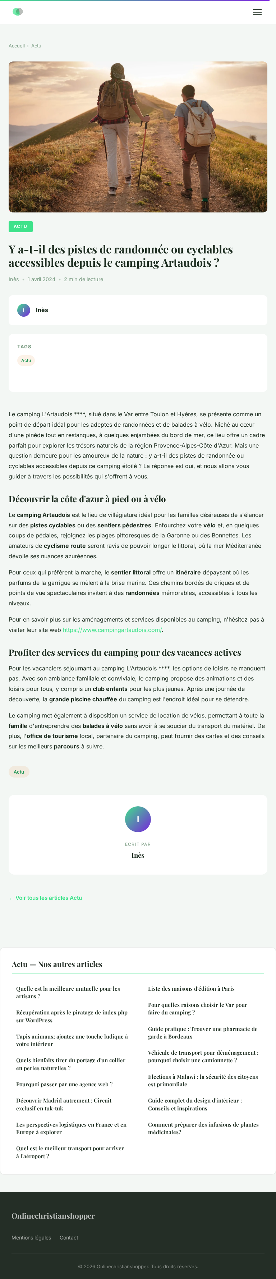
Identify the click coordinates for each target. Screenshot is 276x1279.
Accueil (17, 46)
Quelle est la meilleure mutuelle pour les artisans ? (68, 992)
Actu (36, 46)
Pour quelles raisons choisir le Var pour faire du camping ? (197, 1008)
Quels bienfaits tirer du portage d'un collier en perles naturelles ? (70, 1063)
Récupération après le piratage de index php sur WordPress (72, 1016)
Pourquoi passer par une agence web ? (64, 1084)
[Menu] (257, 12)
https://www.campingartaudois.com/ (112, 629)
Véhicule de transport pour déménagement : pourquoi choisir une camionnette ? (203, 1056)
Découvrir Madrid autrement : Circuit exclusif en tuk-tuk (63, 1104)
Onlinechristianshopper (53, 1215)
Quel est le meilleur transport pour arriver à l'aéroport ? (70, 1152)
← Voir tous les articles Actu (45, 897)
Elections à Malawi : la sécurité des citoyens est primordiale (203, 1080)
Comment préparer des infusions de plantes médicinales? (203, 1128)
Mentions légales (31, 1237)
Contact (69, 1237)
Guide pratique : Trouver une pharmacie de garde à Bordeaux (203, 1032)
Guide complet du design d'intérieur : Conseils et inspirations (195, 1104)
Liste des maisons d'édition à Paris (191, 988)
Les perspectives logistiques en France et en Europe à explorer (71, 1128)
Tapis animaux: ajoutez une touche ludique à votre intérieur (72, 1040)
